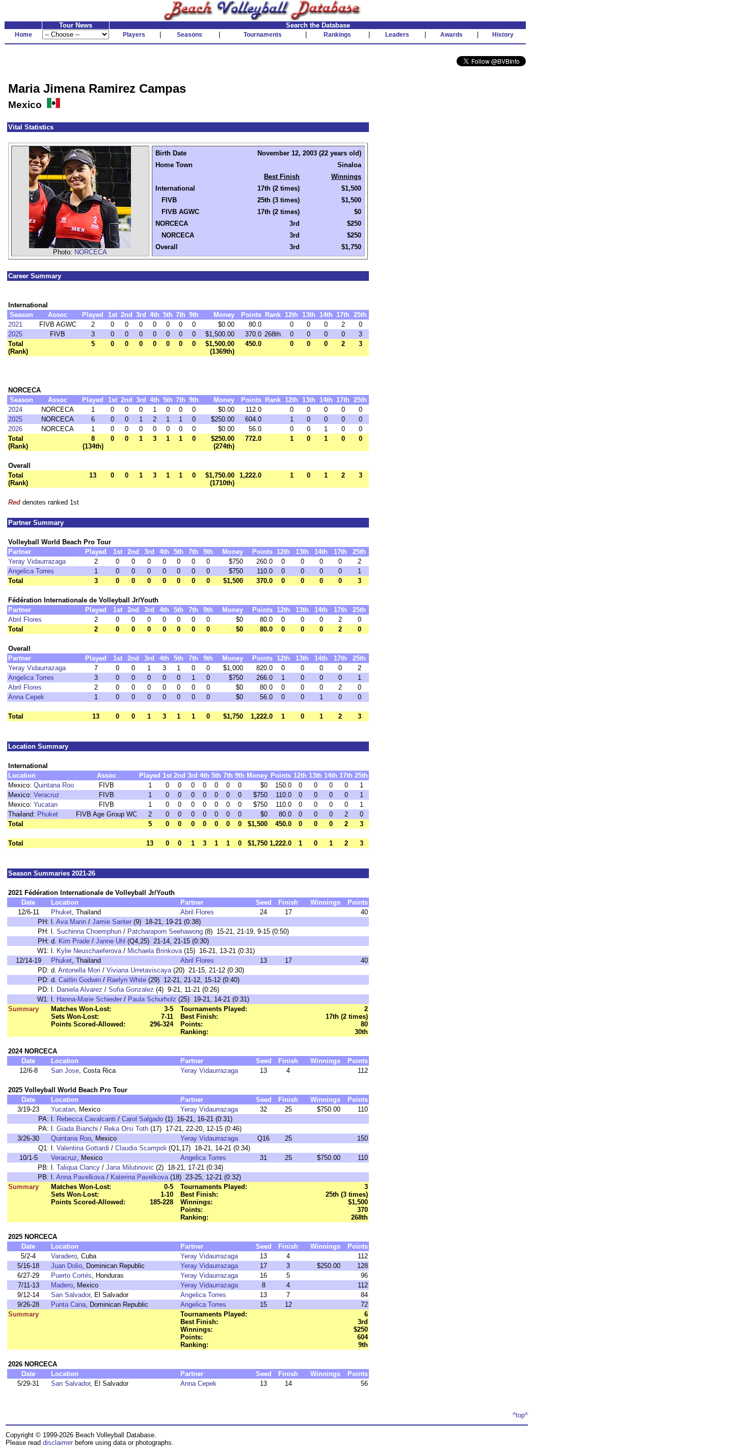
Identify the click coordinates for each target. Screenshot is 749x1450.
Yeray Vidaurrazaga (37, 561)
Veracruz (47, 795)
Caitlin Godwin (80, 980)
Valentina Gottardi (83, 1148)
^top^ (520, 1415)
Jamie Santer (111, 922)
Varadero (64, 1256)
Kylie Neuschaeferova (89, 951)
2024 (15, 409)
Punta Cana (68, 1304)
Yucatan (46, 804)
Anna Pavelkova (80, 1177)
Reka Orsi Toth (126, 1128)
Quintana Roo (54, 785)
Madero (62, 1285)
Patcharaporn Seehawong (165, 931)
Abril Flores (25, 619)
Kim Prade (74, 941)
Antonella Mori (79, 970)
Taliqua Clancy (78, 1167)
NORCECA (90, 252)
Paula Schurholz (152, 999)
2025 (15, 334)
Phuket (47, 814)
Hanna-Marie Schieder (89, 999)
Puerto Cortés (71, 1275)
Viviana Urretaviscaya (138, 970)
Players (134, 34)
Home (23, 34)
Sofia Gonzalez (131, 989)
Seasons (189, 34)
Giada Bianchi (77, 1128)
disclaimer (58, 1442)
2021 (15, 324)
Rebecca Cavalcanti (86, 1119)
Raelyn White (126, 980)
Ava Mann (71, 922)
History (503, 34)
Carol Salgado (142, 1119)
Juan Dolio (66, 1266)
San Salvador (70, 1295)
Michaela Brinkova (154, 951)
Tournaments (263, 34)
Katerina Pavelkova (139, 1177)
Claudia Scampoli (141, 1148)
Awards (451, 34)
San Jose (65, 1070)
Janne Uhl (110, 941)
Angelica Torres (31, 571)
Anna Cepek (26, 697)
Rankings (337, 34)
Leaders (397, 34)
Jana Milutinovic (130, 1167)
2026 (15, 429)
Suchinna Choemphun (89, 931)
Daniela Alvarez (79, 989)
